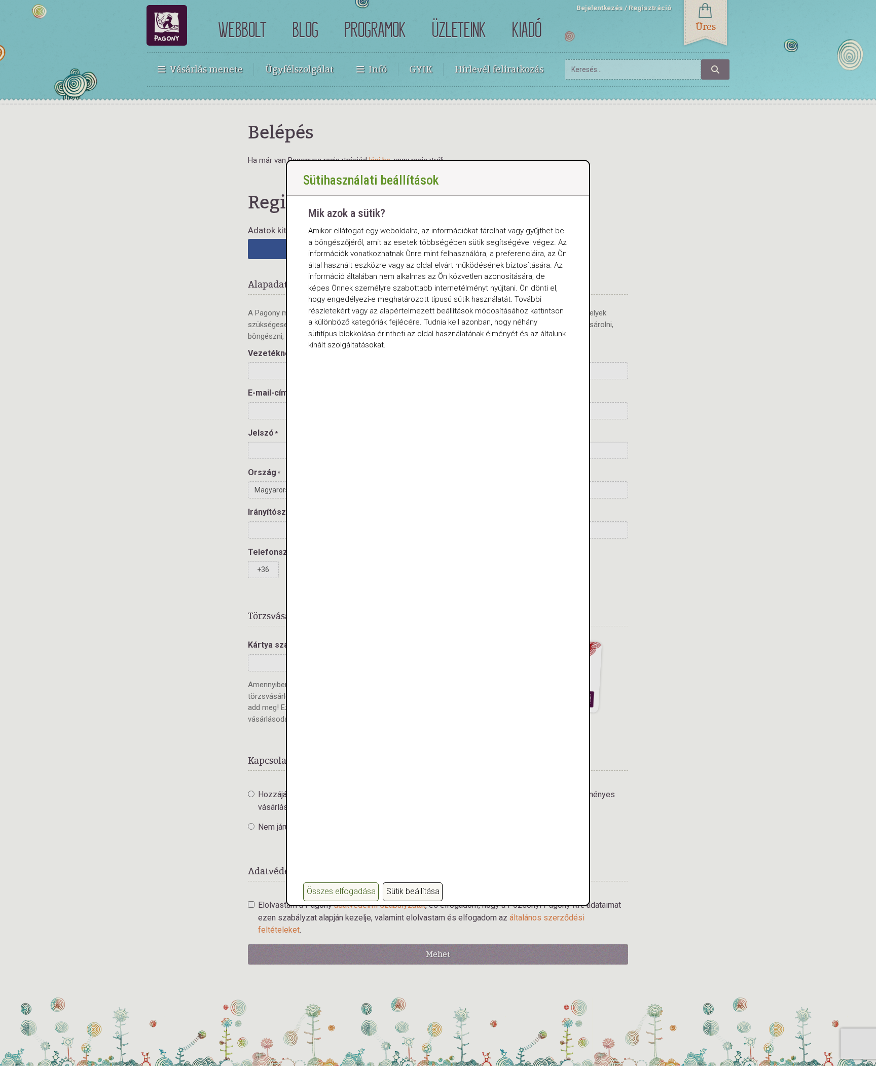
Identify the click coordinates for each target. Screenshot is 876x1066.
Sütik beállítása (413, 891)
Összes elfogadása (341, 891)
